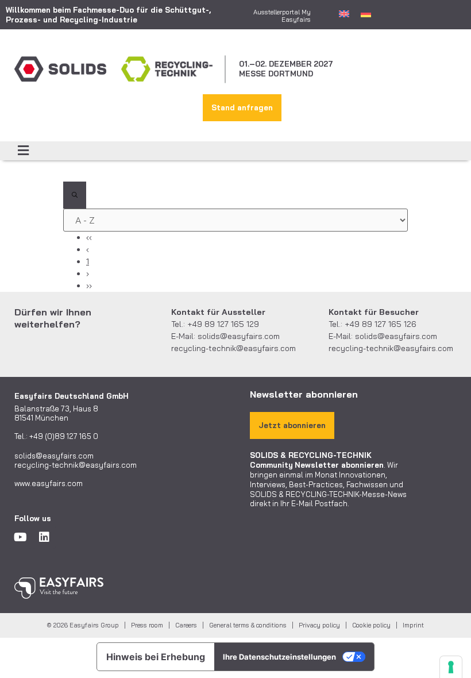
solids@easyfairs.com (239, 336)
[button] (23, 150)
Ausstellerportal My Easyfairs (282, 16)
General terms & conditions (248, 625)
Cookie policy (371, 625)
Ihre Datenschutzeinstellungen (279, 656)
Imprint (413, 625)
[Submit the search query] (74, 195)
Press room (147, 625)
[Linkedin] (44, 537)
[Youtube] (20, 537)
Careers (186, 625)
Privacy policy (319, 625)
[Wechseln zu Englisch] (344, 13)
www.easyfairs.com (48, 483)
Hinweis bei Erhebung (155, 656)
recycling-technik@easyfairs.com (233, 348)
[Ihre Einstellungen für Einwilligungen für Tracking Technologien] (451, 667)
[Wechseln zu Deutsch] (366, 13)
